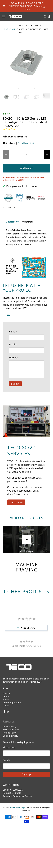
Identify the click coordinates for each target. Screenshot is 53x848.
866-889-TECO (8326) (13, 789)
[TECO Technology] (24, 16)
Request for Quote (12, 792)
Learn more (16, 502)
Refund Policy (9, 732)
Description (12, 221)
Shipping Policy (10, 735)
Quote (6, 705)
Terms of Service (11, 729)
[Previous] (19, 89)
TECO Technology (17, 807)
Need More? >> (26, 143)
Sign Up (26, 774)
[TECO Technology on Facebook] (4, 315)
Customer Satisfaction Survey (17, 796)
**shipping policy (34, 8)
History (6, 693)
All (13, 29)
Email (13, 344)
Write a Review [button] (28, 628)
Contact (6, 696)
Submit (15, 383)
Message (13, 357)
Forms (6, 699)
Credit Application (12, 702)
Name (13, 331)
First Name (9, 747)
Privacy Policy (9, 726)
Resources (28, 221)
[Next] (34, 89)
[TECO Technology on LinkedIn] (8, 315)
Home (5, 29)
